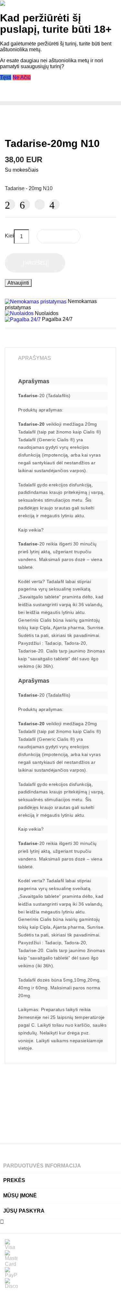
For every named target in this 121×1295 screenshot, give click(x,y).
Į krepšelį (35, 262)
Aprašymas (34, 358)
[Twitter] (25, 204)
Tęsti (5, 77)
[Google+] (40, 204)
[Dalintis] (10, 204)
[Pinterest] (54, 204)
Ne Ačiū (22, 77)
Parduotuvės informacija (42, 1165)
